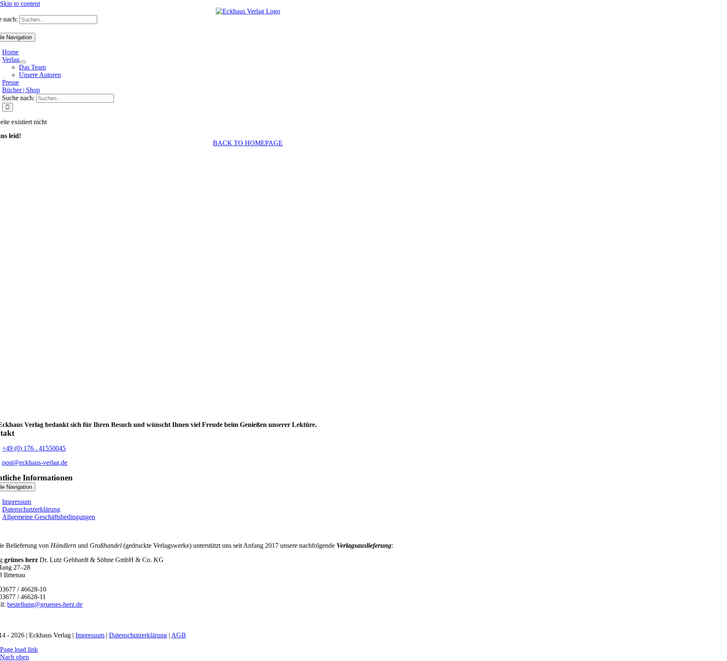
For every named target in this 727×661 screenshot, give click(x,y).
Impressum (89, 635)
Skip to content (20, 3)
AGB (178, 635)
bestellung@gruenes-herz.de (44, 604)
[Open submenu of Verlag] (22, 62)
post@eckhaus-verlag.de (34, 462)
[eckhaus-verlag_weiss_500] (248, 417)
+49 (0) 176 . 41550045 (34, 448)
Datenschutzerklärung (138, 635)
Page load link (19, 649)
